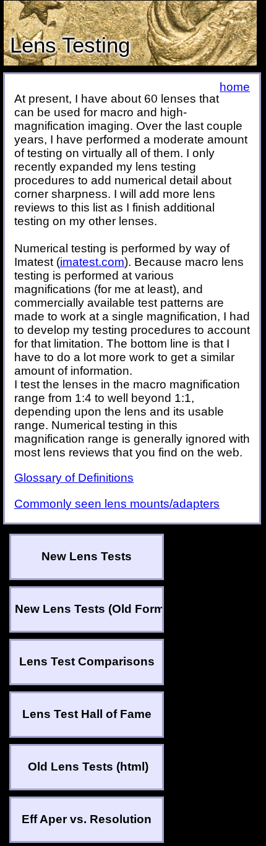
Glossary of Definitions (74, 477)
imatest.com (92, 261)
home (235, 86)
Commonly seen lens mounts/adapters (117, 503)
